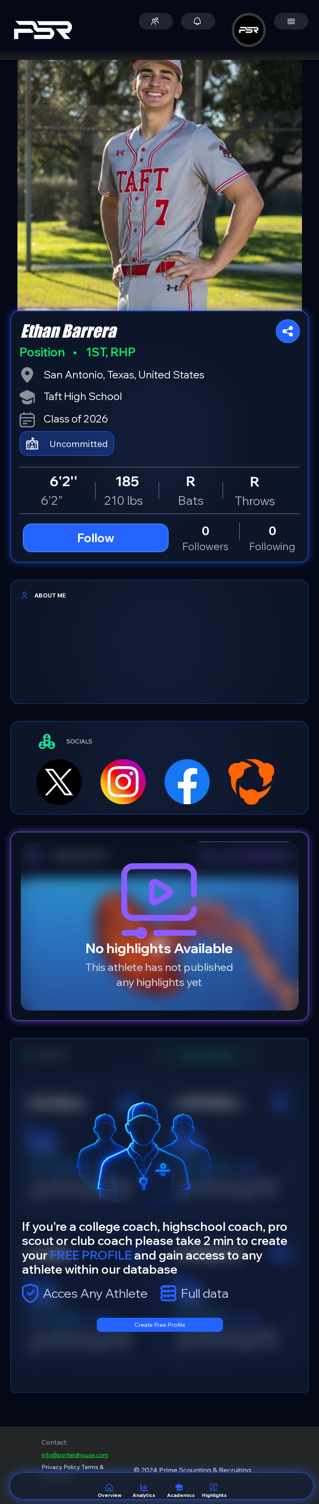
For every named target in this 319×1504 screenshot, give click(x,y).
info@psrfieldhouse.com (75, 1455)
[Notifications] (198, 21)
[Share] (288, 331)
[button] (156, 21)
